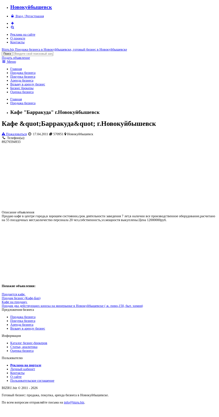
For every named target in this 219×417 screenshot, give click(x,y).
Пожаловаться (16, 134)
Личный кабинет (22, 369)
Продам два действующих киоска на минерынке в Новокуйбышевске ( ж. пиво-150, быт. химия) (72, 306)
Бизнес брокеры (22, 88)
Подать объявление (16, 58)
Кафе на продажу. (14, 302)
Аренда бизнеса (21, 80)
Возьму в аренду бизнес (27, 84)
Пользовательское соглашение (32, 380)
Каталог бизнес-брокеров (28, 343)
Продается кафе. (13, 294)
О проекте (17, 38)
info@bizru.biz (74, 402)
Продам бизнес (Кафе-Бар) (21, 298)
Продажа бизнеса (23, 73)
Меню (11, 61)
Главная (16, 69)
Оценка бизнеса (22, 92)
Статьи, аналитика (23, 347)
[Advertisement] (52, 177)
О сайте (16, 377)
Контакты (17, 42)
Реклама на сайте (22, 34)
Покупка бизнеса (22, 76)
